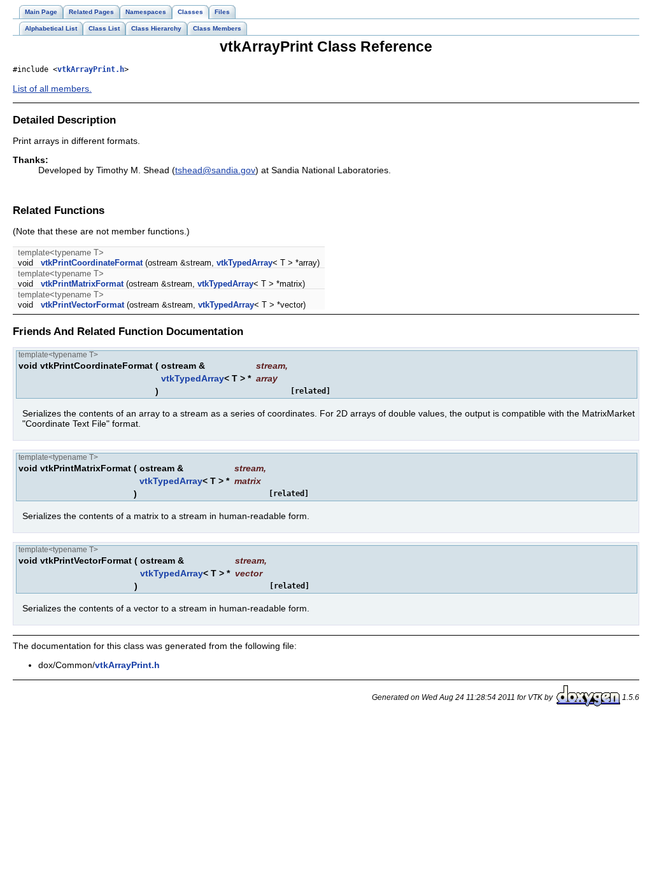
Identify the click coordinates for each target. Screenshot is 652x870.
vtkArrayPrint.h (90, 69)
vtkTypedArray (244, 262)
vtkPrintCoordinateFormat (92, 262)
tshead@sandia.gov (215, 170)
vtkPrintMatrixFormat (82, 284)
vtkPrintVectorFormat (82, 305)
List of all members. (52, 88)
